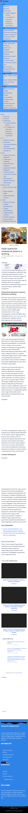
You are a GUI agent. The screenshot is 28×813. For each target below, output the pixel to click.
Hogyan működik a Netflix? (10, 80)
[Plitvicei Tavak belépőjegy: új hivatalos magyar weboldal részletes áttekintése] (3, 650)
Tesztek (4, 86)
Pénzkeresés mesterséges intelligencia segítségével (10, 144)
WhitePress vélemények (9, 108)
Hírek (3, 4)
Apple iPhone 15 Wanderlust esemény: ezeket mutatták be (14, 580)
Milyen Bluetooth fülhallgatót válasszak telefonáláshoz (9, 69)
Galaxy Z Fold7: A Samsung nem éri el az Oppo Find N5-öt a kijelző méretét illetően (14, 630)
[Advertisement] (14, 415)
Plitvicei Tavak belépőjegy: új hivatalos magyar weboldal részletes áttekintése (17, 650)
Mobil (4, 258)
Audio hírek (6, 6)
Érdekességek (7, 11)
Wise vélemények (7, 105)
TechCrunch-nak (18, 316)
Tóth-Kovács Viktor (8, 256)
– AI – (3, 28)
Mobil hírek (6, 8)
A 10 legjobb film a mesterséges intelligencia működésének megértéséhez (10, 21)
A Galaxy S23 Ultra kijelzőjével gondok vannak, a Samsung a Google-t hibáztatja (14, 606)
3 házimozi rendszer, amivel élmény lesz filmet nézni (9, 62)
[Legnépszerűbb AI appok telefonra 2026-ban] (3, 643)
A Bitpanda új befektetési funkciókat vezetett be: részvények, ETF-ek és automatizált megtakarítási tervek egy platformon (16, 659)
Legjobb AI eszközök (8, 30)
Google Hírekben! (18, 672)
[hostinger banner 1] (14, 266)
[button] (8, 111)
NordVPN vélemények (9, 103)
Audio (3, 41)
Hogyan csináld (6, 73)
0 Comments (15, 644)
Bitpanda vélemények (8, 88)
